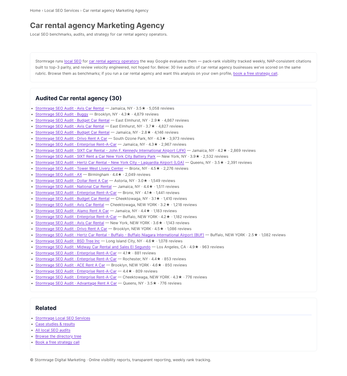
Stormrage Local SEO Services (62, 318)
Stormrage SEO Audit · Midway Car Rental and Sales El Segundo (93, 246)
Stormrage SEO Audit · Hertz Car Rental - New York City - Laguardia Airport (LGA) (109, 162)
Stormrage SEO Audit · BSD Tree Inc (67, 241)
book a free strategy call (255, 73)
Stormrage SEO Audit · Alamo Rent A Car (72, 210)
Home (35, 10)
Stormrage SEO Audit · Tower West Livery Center (79, 168)
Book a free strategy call (57, 342)
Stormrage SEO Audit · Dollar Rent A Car (71, 180)
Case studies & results (55, 324)
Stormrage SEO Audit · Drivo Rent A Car (71, 138)
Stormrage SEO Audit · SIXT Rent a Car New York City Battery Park (95, 156)
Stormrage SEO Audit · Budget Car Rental (72, 120)
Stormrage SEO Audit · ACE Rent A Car (70, 265)
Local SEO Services (61, 10)
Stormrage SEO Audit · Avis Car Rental (69, 108)
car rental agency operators (114, 61)
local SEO (72, 61)
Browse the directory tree (58, 336)
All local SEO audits (52, 330)
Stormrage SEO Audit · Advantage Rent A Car (76, 283)
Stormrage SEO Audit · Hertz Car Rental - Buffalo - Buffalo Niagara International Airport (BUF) (119, 234)
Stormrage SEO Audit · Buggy (61, 114)
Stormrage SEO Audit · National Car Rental (73, 186)
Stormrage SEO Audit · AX (58, 174)
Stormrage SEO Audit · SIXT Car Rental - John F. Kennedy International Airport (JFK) (110, 150)
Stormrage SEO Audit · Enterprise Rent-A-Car (76, 144)
